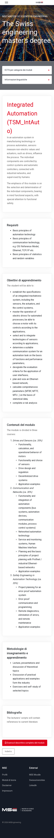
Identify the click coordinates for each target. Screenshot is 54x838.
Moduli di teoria (9, 780)
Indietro (8, 751)
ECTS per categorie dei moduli (18, 70)
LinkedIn (33, 785)
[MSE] (39, 2)
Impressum (7, 791)
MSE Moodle (35, 775)
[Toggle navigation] (8, 2)
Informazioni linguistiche (16, 79)
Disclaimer (7, 785)
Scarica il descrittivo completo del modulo (25, 743)
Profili (4, 775)
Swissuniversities (37, 780)
